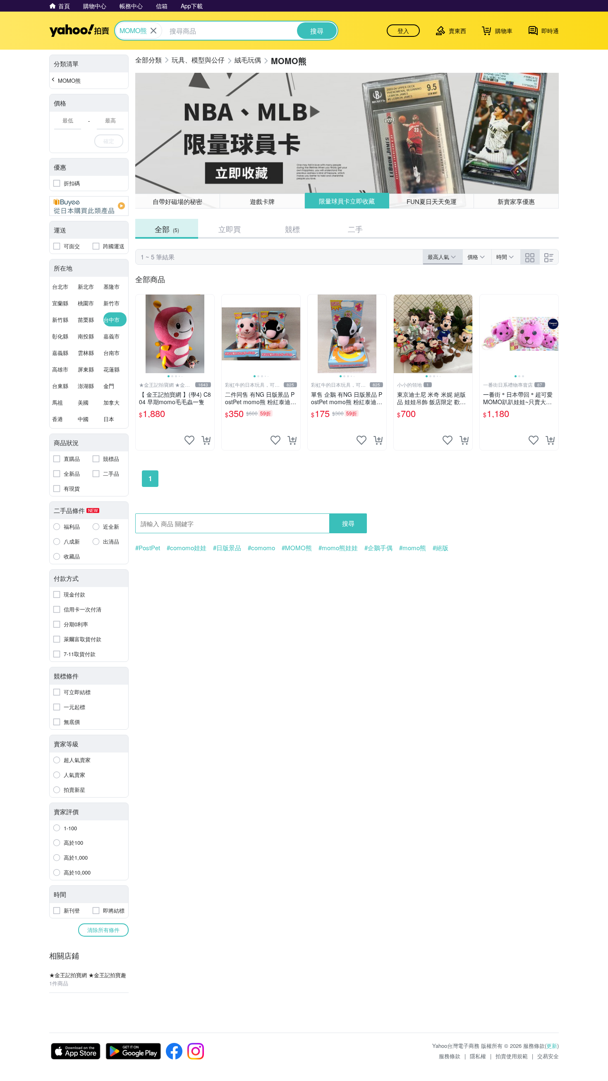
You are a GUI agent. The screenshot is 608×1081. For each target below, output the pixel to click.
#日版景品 (227, 548)
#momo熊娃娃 (338, 548)
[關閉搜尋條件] (153, 31)
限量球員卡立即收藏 (347, 201)
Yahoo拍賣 (79, 31)
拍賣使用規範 (511, 1056)
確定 (108, 141)
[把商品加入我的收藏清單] (189, 440)
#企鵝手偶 (378, 548)
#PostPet (147, 548)
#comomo (261, 548)
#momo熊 (412, 548)
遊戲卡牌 (262, 201)
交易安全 (548, 1056)
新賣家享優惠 (516, 201)
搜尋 (348, 523)
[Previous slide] (141, 334)
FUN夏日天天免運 (432, 201)
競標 (292, 228)
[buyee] (89, 206)
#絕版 (440, 548)
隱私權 (478, 1056)
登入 (403, 30)
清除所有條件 (103, 930)
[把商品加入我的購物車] (206, 440)
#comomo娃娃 (186, 548)
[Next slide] (208, 334)
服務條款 (449, 1056)
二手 (355, 228)
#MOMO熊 (297, 548)
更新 (551, 1046)
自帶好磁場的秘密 (177, 201)
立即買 (229, 228)
